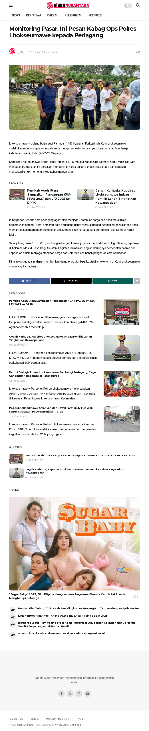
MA (22, 52)
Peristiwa (33, 15)
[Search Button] (138, 5)
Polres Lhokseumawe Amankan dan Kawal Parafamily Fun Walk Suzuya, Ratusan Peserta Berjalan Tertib (51, 409)
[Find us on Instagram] (78, 693)
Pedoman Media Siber (57, 719)
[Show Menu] (11, 5)
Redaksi (35, 719)
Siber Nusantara (25, 725)
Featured (95, 15)
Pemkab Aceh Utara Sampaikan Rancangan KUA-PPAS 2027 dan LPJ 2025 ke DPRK (80, 455)
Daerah (52, 15)
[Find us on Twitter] (70, 693)
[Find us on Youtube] (87, 693)
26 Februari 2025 (38, 52)
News (16, 15)
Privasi (80, 719)
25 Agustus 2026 (37, 207)
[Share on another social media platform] (137, 281)
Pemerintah (73, 15)
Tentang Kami (16, 719)
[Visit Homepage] (68, 5)
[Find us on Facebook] (61, 693)
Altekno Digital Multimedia (68, 725)
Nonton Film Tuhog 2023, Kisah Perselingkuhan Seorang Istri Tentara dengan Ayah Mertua (78, 608)
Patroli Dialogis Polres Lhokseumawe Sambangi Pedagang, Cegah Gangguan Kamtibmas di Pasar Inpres (53, 374)
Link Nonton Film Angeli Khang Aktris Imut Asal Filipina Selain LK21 (62, 615)
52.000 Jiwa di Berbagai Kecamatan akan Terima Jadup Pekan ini (61, 633)
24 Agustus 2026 (105, 207)
